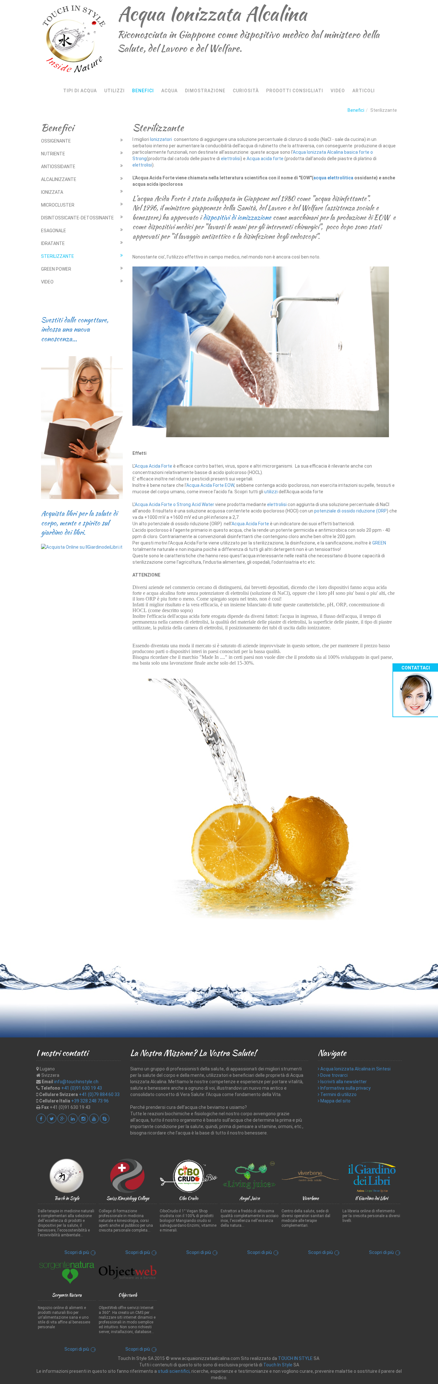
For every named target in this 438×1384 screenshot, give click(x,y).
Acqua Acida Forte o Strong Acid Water (174, 504)
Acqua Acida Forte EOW (210, 485)
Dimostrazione (205, 90)
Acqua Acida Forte (153, 466)
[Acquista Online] (81, 546)
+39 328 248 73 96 (90, 1100)
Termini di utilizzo (338, 1094)
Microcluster (57, 205)
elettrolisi (230, 158)
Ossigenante (56, 140)
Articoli (363, 90)
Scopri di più (76, 1252)
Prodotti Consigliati (294, 90)
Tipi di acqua (80, 90)
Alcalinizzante (58, 179)
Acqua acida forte (265, 158)
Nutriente (53, 153)
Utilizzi (114, 90)
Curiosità (246, 90)
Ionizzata (52, 192)
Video (338, 90)
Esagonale (53, 230)
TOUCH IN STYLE (295, 1358)
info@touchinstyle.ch (76, 1081)
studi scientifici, (174, 1371)
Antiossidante (58, 166)
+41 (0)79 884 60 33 (99, 1094)
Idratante (53, 243)
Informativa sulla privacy (345, 1088)
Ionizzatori (161, 139)
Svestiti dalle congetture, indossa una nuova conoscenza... (74, 329)
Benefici (143, 90)
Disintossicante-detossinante (77, 217)
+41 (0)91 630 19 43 (81, 1088)
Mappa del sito (334, 1100)
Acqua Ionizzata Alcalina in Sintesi (355, 1068)
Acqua (169, 90)
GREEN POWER (56, 269)
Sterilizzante (57, 256)
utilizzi (271, 491)
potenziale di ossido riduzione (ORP (350, 510)
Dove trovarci (333, 1075)
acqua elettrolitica (333, 177)
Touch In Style (277, 1364)
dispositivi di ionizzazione (236, 217)
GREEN (379, 542)
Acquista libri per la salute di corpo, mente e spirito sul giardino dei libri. (79, 522)
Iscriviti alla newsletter (343, 1081)
